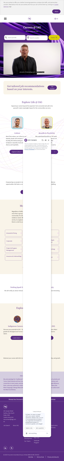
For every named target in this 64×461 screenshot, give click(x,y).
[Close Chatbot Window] (49, 140)
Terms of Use (40, 457)
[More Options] (27, 433)
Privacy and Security (53, 457)
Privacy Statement (29, 149)
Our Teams (27, 441)
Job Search (6, 425)
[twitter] (11, 448)
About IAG (16, 425)
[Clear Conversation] (42, 140)
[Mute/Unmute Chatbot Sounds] (45, 140)
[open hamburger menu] (5, 19)
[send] (47, 433)
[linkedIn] (5, 448)
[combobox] (15, 37)
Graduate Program (36, 441)
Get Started (52, 88)
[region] (37, 286)
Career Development (28, 437)
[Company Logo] (29, 18)
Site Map (30, 457)
